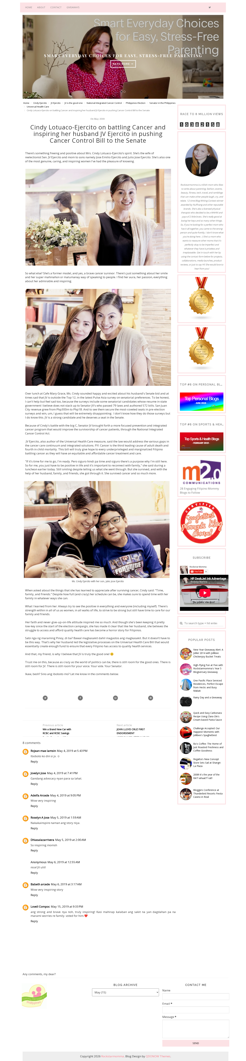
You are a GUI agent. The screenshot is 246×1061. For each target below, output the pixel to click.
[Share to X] (45, 698)
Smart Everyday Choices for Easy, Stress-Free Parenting (123, 55)
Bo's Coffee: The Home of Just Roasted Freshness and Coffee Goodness (208, 747)
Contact (56, 7)
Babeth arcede (40, 884)
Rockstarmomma (112, 1056)
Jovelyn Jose (38, 773)
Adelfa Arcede (40, 795)
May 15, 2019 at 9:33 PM (67, 906)
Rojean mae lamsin (43, 751)
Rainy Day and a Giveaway (207, 697)
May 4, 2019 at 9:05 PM (65, 795)
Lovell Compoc (40, 906)
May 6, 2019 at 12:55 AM (64, 862)
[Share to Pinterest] (150, 698)
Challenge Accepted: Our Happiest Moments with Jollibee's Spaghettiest (206, 732)
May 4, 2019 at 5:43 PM (72, 751)
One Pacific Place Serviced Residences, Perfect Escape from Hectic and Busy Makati (208, 685)
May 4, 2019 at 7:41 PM (62, 773)
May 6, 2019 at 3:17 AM (66, 884)
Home (28, 7)
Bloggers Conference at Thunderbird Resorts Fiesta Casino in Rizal (208, 793)
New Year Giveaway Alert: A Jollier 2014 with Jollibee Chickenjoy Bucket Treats (208, 653)
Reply (34, 761)
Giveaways (73, 7)
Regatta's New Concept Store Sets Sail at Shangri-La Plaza (207, 763)
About (41, 7)
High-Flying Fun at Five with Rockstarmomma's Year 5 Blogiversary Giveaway (208, 668)
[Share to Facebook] (80, 698)
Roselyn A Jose (40, 817)
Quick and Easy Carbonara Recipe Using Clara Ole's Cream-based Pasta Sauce (207, 716)
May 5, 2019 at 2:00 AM (70, 840)
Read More (122, 64)
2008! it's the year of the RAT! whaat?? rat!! (206, 776)
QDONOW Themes (158, 1056)
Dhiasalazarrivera (42, 840)
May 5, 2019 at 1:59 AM (65, 817)
